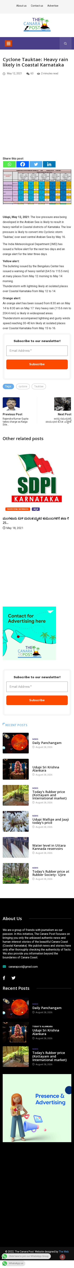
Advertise (52, 5)
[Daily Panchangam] (16, 743)
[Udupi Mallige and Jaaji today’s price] (16, 821)
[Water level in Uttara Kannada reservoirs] (16, 847)
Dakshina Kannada (17, 509)
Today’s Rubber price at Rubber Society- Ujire (50, 873)
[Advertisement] (37, 122)
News (35, 739)
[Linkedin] (49, 164)
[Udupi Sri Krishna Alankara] (16, 769)
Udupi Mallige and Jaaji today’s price (50, 821)
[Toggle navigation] (8, 43)
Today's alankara (42, 764)
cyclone (23, 386)
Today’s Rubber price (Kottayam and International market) (49, 795)
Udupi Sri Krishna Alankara (45, 768)
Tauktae (38, 386)
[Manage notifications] (62, 1257)
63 (32, 73)
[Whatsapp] (9, 164)
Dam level (38, 842)
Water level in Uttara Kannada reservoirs (49, 847)
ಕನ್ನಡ (36, 509)
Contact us (37, 5)
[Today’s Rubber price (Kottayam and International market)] (16, 795)
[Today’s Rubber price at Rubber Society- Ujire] (16, 873)
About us (21, 5)
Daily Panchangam (47, 743)
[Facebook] (22, 164)
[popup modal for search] (65, 43)
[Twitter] (36, 164)
